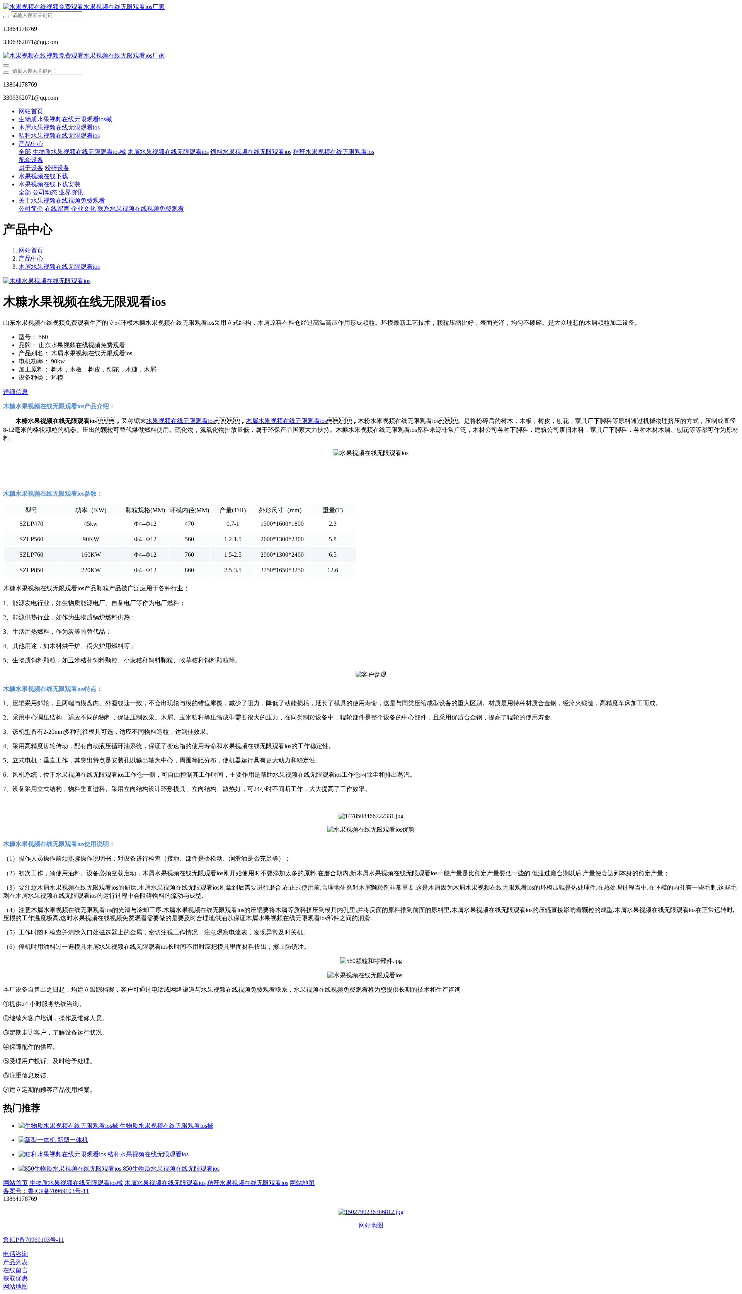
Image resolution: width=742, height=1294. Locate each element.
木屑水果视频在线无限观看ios (59, 266)
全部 (25, 151)
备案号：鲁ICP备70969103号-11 (46, 1191)
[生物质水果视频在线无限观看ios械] (69, 1125)
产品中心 (31, 258)
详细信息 (15, 392)
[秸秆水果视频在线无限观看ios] (63, 1154)
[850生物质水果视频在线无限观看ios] (71, 1168)
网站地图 (371, 1225)
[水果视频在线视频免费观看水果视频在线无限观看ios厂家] (371, 7)
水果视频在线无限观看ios (180, 421)
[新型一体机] (38, 1140)
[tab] (371, 392)
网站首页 (31, 111)
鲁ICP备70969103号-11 (33, 1239)
